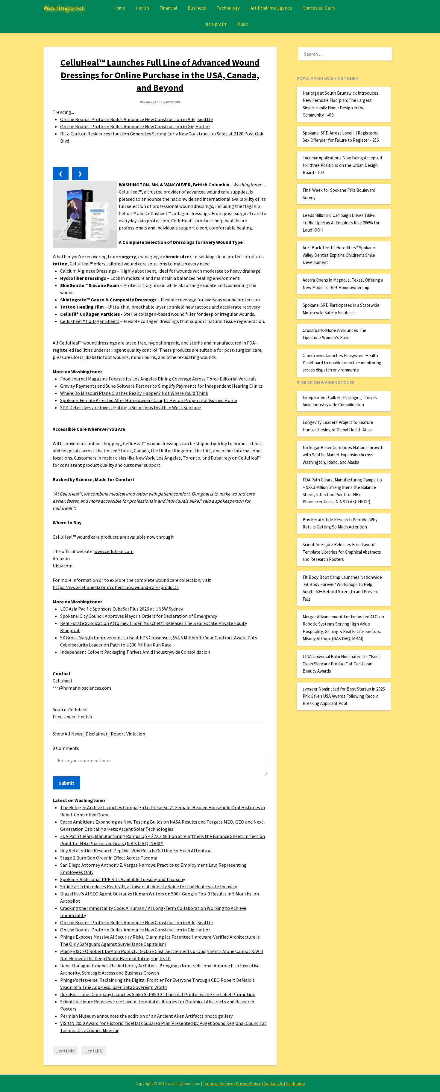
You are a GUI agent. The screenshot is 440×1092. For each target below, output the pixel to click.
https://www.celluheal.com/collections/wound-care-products (116, 587)
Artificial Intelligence (271, 8)
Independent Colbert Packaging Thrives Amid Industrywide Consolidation (135, 652)
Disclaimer (96, 734)
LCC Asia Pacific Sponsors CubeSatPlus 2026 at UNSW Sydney (121, 609)
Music (243, 24)
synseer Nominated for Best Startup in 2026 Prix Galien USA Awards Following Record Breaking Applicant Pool (344, 696)
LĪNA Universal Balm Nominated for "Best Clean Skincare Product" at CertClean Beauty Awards (341, 664)
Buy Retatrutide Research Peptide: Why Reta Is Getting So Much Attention (136, 851)
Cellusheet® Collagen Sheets (89, 321)
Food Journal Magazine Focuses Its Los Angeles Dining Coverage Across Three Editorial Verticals (158, 379)
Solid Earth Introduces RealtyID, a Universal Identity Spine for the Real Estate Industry (148, 886)
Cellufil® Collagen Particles (90, 314)
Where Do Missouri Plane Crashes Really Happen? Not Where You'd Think (134, 393)
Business (197, 8)
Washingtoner (63, 7)
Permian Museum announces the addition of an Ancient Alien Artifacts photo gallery (146, 1016)
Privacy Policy (248, 1083)
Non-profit (216, 24)
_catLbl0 (65, 1051)
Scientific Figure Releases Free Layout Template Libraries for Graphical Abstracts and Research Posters (342, 552)
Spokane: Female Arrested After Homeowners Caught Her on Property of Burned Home (148, 400)
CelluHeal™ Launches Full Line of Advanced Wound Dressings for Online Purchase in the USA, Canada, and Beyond (160, 75)
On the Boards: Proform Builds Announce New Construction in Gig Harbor (135, 126)
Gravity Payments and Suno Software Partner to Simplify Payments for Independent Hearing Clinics (161, 386)
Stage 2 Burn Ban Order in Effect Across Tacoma (108, 858)
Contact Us (273, 1083)
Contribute (295, 1083)
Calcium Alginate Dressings (88, 271)
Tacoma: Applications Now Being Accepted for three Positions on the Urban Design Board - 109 (342, 165)
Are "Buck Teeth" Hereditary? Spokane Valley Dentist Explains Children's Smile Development (339, 255)
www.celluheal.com (113, 551)
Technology (228, 8)
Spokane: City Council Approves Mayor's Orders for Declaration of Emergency (138, 616)
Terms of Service (218, 1083)
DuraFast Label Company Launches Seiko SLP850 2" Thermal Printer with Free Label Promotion (157, 994)
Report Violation (128, 734)
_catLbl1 (93, 1051)
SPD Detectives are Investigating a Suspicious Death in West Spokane (130, 407)
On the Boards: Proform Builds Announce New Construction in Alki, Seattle (136, 119)
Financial (168, 8)
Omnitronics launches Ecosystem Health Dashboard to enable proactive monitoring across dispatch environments (342, 363)
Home (119, 8)
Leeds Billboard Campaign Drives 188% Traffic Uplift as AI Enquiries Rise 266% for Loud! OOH (341, 222)
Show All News (67, 734)
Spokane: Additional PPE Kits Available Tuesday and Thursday (122, 879)
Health (142, 8)
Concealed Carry (319, 8)
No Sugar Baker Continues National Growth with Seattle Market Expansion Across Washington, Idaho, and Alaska (343, 455)
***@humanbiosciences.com (82, 688)
